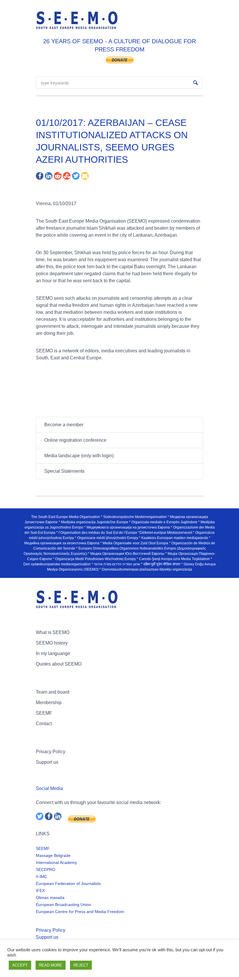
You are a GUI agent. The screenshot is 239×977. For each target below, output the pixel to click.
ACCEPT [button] (20, 965)
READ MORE (50, 965)
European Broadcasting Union (63, 904)
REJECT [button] (80, 965)
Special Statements (64, 471)
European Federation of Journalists (68, 883)
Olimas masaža (50, 897)
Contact (44, 723)
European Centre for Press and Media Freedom (80, 911)
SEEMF (44, 713)
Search (195, 83)
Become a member (63, 424)
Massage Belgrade (53, 855)
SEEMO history (52, 642)
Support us (47, 762)
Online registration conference (75, 440)
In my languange (53, 653)
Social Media (49, 788)
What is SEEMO (52, 632)
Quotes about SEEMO (59, 663)
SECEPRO (45, 869)
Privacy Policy (50, 751)
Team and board (52, 692)
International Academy (56, 862)
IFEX (40, 890)
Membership (48, 702)
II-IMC (41, 876)
